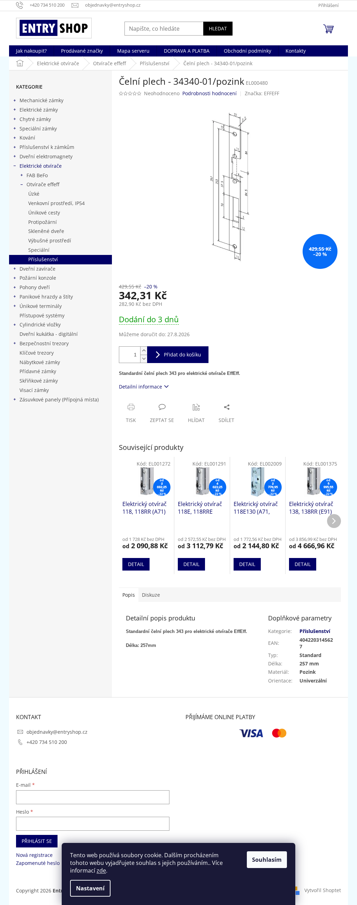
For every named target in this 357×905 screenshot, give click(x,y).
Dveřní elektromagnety (46, 156)
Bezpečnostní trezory (44, 343)
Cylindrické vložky (40, 324)
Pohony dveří (35, 287)
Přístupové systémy (42, 315)
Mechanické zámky (41, 100)
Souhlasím (267, 859)
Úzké (33, 193)
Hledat (218, 28)
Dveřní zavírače (37, 268)
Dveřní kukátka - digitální (49, 334)
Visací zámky (34, 390)
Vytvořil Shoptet (322, 890)
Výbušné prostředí (49, 240)
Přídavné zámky (38, 371)
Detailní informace (140, 386)
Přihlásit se (37, 841)
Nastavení (90, 888)
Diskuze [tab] (151, 594)
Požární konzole (38, 277)
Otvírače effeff (42, 184)
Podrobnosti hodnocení (209, 93)
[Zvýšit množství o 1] (143, 351)
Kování (27, 137)
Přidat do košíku (182, 354)
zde (101, 870)
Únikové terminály (41, 306)
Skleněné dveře (46, 231)
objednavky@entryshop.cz (57, 732)
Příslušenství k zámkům (47, 147)
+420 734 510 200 (46, 742)
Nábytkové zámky (40, 362)
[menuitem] (31, 50)
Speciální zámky (38, 128)
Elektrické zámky (39, 109)
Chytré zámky (35, 119)
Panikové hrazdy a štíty (46, 296)
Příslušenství (43, 259)
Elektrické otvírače (41, 166)
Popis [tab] (128, 594)
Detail (136, 564)
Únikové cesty (44, 212)
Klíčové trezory (37, 352)
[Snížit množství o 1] (143, 359)
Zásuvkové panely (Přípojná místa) (59, 399)
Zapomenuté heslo (38, 863)
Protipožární (42, 222)
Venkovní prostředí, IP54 (56, 203)
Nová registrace (34, 855)
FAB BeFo (37, 175)
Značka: (262, 93)
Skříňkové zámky (39, 380)
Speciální (39, 250)
